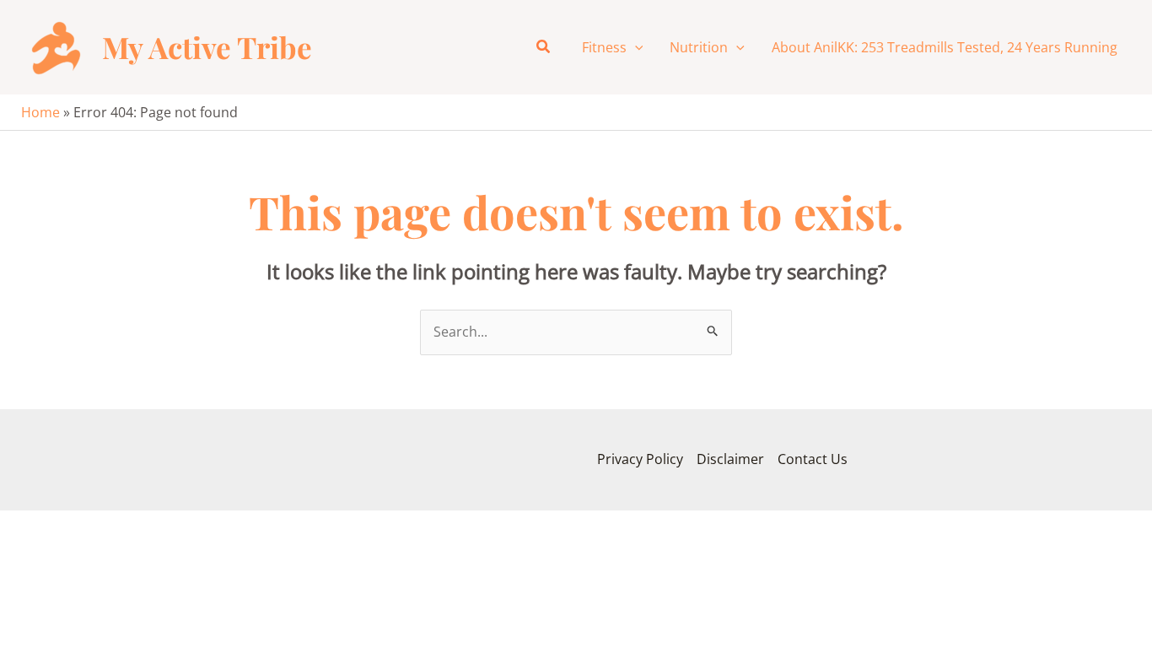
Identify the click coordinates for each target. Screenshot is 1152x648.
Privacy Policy (640, 459)
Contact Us (813, 459)
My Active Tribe (207, 47)
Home (40, 112)
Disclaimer (730, 459)
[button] (544, 47)
